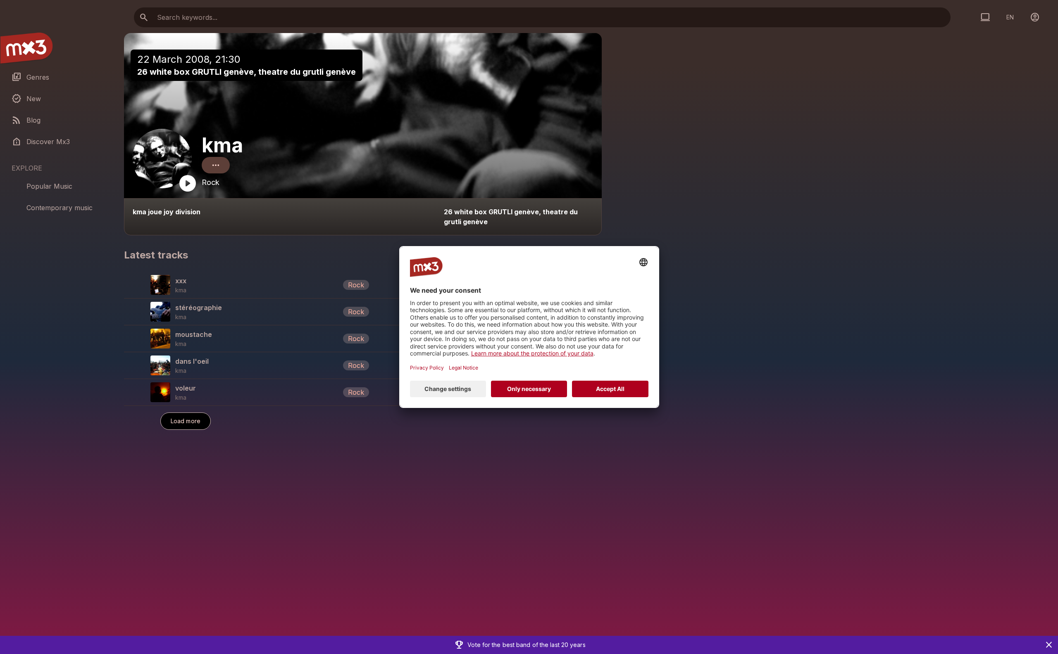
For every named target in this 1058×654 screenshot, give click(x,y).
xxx (180, 281)
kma (222, 145)
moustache (193, 334)
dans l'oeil (192, 361)
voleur (185, 388)
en (1010, 17)
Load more (185, 420)
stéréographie (198, 307)
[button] (363, 285)
